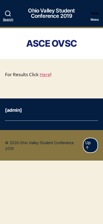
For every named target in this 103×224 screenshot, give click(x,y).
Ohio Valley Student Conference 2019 (51, 13)
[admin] (13, 110)
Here (45, 74)
